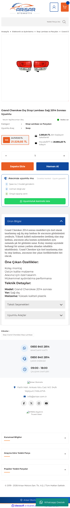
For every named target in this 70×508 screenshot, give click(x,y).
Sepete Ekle (17, 166)
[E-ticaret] (34, 505)
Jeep (28, 128)
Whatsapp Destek (54, 502)
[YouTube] (46, 403)
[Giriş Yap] (54, 7)
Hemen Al (52, 166)
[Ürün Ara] (64, 21)
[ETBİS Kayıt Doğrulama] (35, 419)
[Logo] (35, 382)
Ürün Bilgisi (14, 221)
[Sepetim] (65, 7)
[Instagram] (39, 403)
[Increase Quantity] (64, 156)
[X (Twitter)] (31, 403)
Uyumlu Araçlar (16, 315)
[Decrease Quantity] (5, 156)
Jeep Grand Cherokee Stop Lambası (18, 335)
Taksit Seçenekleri (18, 304)
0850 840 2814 (39, 357)
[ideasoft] (17, 505)
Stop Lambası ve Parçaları (39, 124)
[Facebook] (24, 403)
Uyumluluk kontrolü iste (36, 201)
